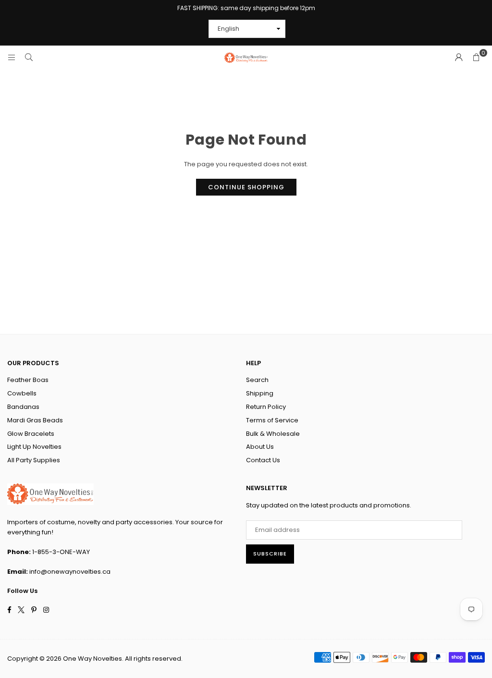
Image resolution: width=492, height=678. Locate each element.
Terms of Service (272, 420)
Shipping (259, 393)
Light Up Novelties (34, 446)
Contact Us (263, 460)
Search (257, 379)
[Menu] (11, 57)
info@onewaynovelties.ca (70, 571)
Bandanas (23, 406)
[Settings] (458, 57)
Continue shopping (246, 187)
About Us (260, 446)
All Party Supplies (33, 460)
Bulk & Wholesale (273, 433)
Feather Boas (28, 379)
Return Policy (266, 406)
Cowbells (22, 393)
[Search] (28, 57)
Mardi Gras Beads (35, 420)
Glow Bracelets (30, 433)
